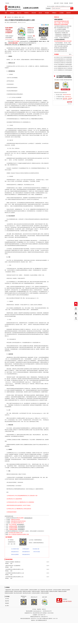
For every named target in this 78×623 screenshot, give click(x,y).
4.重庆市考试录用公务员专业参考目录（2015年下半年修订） (19, 505)
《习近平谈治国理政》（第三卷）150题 (62, 42)
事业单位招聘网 (16, 41)
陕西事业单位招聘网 (27, 591)
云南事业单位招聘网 (9, 591)
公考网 (76, 319)
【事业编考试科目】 (15, 551)
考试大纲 (34, 12)
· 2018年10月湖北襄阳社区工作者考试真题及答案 (63, 64)
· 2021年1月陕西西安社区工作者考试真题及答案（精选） (63, 70)
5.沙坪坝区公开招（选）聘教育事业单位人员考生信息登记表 (19, 508)
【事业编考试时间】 (26, 554)
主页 (12, 17)
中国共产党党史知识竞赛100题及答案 (61, 31)
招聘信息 (12, 12)
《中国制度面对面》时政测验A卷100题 (62, 34)
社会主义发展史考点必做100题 (60, 51)
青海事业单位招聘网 (9, 593)
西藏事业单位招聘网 (62, 591)
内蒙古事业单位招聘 (27, 593)
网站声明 (7, 601)
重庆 (20, 17)
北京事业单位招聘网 (57, 589)
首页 (6, 12)
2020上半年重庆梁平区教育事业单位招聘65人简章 (18, 534)
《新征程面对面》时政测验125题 (61, 32)
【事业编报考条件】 (26, 551)
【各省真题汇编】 (36, 548)
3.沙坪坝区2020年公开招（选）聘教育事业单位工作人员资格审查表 (20, 502)
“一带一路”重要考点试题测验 (60, 29)
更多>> (70, 54)
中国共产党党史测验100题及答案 (61, 46)
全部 (23, 17)
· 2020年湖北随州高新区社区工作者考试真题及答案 (63, 59)
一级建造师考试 (8, 589)
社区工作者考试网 (12, 524)
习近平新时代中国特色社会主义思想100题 (62, 26)
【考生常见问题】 (36, 551)
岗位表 (40, 12)
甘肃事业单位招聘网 (35, 591)
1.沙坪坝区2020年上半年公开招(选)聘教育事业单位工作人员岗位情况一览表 (22, 495)
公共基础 (61, 12)
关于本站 (7, 598)
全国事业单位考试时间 (15, 519)
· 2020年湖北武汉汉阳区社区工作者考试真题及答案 (63, 63)
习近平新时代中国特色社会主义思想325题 (62, 44)
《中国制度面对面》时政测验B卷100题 (62, 36)
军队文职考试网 (49, 589)
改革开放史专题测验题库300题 (60, 49)
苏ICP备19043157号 (47, 611)
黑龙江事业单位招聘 (18, 593)
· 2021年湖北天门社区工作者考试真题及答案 (63, 57)
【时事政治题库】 (25, 548)
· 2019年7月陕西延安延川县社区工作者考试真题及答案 (63, 68)
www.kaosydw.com (24, 41)
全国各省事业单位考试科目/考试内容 (18, 521)
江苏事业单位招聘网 (33, 589)
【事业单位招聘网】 (15, 554)
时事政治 (54, 12)
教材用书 (69, 12)
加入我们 (7, 605)
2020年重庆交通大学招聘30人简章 (15, 532)
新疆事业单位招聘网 (53, 591)
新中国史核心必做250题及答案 (60, 47)
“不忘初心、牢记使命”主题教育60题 (61, 37)
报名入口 (19, 12)
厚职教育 (71, 3)
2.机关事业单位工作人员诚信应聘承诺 (14, 498)
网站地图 (66, 3)
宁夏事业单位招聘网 (44, 591)
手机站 (76, 314)
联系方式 (44, 609)
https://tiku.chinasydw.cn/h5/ (9, 39)
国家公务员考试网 (15, 589)
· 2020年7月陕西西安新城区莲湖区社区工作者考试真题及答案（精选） (63, 66)
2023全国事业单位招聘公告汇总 (17, 522)
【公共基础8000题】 (15, 548)
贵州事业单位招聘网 (18, 591)
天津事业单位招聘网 (44, 593)
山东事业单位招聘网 (24, 589)
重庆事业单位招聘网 (66, 589)
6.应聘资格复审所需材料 (11, 512)
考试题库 (47, 12)
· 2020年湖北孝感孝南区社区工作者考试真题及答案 (63, 61)
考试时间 (26, 12)
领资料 (76, 309)
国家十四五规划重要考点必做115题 (61, 27)
